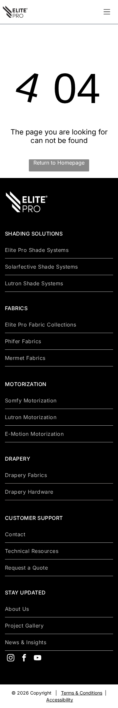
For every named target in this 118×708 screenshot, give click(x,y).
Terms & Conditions (81, 693)
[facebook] (24, 658)
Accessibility (59, 699)
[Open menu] (107, 12)
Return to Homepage (59, 162)
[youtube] (37, 658)
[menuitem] (59, 250)
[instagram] (10, 658)
